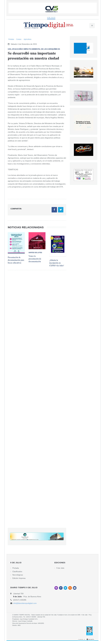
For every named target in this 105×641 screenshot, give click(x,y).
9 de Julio (51, 17)
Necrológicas (17, 575)
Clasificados (17, 571)
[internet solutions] (86, 639)
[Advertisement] (37, 401)
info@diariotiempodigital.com (25, 603)
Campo (18, 39)
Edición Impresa (18, 578)
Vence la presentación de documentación (35, 259)
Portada (11, 39)
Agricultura (27, 39)
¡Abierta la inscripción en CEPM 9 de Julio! (56, 263)
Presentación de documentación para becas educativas (16, 260)
